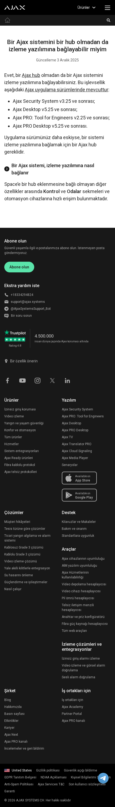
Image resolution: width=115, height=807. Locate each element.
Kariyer (9, 728)
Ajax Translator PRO (76, 444)
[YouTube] (22, 380)
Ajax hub (31, 75)
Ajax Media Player (75, 458)
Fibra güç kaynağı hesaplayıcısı (85, 624)
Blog (7, 700)
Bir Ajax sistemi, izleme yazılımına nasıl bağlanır (52, 169)
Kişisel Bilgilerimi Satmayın (91, 777)
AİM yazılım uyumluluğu (79, 565)
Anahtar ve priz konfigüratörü (83, 617)
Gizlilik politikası (48, 770)
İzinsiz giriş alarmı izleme (81, 658)
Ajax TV (67, 437)
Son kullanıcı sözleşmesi (87, 784)
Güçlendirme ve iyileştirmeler (25, 582)
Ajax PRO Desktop (75, 430)
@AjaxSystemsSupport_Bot (31, 309)
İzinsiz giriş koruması (20, 409)
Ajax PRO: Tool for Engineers (83, 416)
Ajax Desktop (71, 423)
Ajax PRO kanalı (16, 741)
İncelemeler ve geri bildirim (24, 748)
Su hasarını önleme (18, 575)
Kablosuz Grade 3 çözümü (23, 547)
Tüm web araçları (74, 631)
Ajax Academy (72, 707)
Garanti (9, 791)
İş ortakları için (72, 700)
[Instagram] (37, 380)
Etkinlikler (11, 721)
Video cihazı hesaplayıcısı (81, 591)
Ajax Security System (77, 409)
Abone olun (19, 267)
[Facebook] (7, 380)
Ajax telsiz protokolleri (20, 472)
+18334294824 (22, 295)
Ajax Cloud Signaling (77, 451)
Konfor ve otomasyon (20, 430)
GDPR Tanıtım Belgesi (20, 777)
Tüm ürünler (13, 437)
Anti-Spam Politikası (18, 784)
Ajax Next (11, 735)
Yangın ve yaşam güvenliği (24, 423)
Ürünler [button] (84, 7)
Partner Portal (72, 714)
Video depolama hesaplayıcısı (84, 584)
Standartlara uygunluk (78, 536)
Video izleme (14, 416)
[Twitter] (52, 380)
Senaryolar (70, 465)
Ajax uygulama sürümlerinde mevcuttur (66, 89)
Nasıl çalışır (12, 589)
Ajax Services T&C (51, 784)
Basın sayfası (14, 714)
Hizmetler (11, 444)
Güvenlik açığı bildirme (80, 770)
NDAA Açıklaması (54, 777)
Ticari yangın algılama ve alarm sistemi (27, 538)
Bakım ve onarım (74, 529)
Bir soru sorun (21, 316)
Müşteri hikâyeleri (17, 522)
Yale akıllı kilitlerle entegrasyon (27, 568)
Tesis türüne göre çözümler (24, 529)
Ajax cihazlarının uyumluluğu (83, 559)
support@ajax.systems (28, 302)
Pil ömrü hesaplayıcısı (78, 598)
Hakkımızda (13, 707)
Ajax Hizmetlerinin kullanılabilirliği (75, 575)
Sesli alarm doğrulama (78, 677)
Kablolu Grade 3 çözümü (22, 554)
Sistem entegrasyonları (21, 451)
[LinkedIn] (67, 380)
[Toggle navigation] (107, 7)
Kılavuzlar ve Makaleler (79, 522)
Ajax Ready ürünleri (18, 458)
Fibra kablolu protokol (19, 465)
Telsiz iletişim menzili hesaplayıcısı (78, 607)
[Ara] (108, 20)
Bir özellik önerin (24, 361)
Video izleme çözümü (20, 561)
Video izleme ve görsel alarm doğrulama (83, 668)
